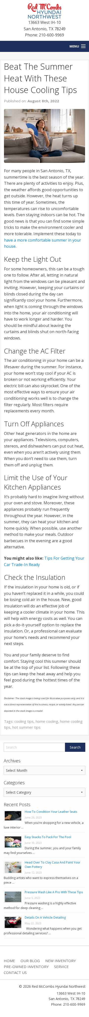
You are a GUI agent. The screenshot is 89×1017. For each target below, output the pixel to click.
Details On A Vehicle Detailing (45, 917)
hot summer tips (26, 727)
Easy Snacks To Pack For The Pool (48, 837)
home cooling (47, 721)
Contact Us (15, 972)
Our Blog (30, 960)
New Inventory (60, 960)
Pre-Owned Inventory (26, 966)
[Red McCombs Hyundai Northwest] (44, 10)
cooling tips (24, 721)
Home (9, 960)
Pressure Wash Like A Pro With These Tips (54, 892)
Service (61, 966)
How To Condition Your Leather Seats (51, 812)
